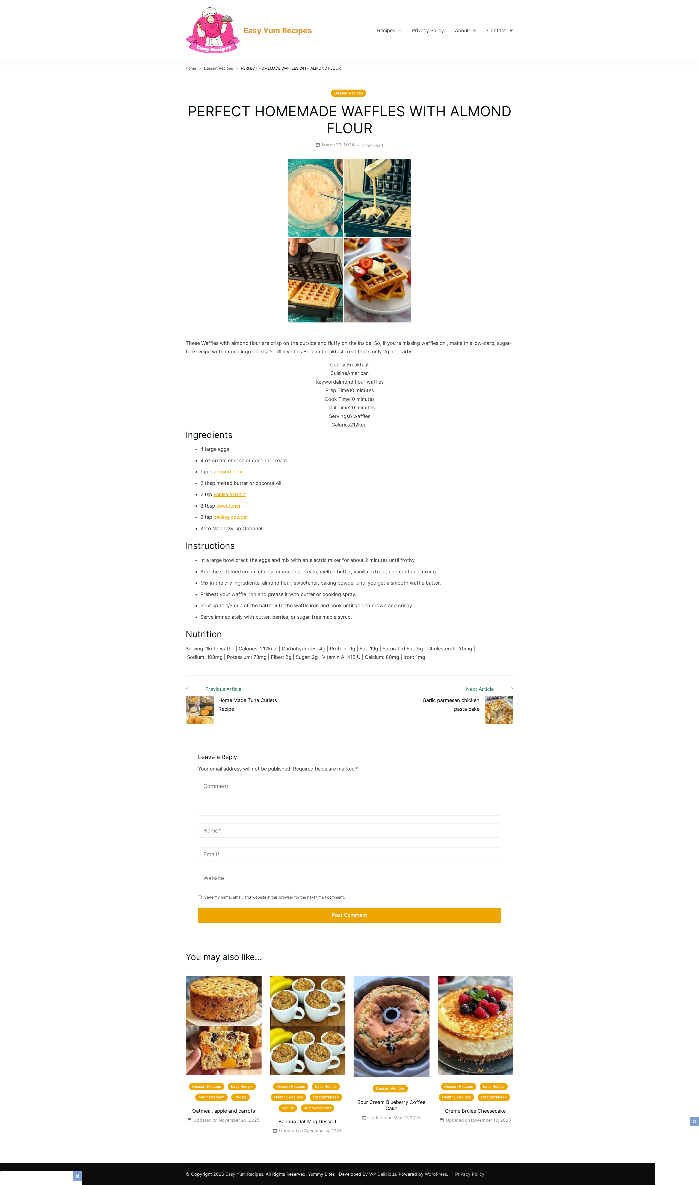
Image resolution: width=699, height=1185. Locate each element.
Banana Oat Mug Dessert (308, 1121)
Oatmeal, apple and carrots (223, 1111)
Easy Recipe (242, 1086)
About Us (465, 30)
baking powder (231, 517)
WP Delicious (382, 1174)
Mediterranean (211, 1097)
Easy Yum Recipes (278, 30)
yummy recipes (317, 1108)
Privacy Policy (428, 30)
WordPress (436, 1174)
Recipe (241, 1097)
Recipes (386, 30)
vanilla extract (230, 494)
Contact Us (500, 30)
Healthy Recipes (288, 1097)
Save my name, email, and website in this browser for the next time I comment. (274, 897)
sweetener (229, 506)
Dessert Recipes (348, 93)
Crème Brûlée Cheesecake (475, 1111)
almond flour (228, 472)
